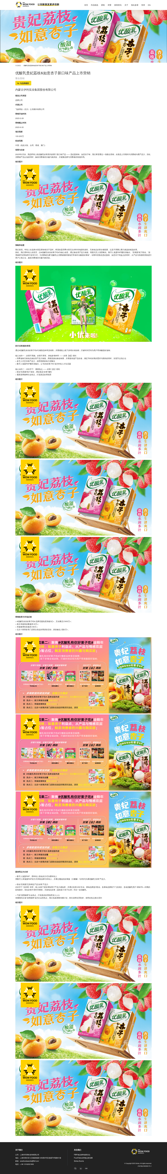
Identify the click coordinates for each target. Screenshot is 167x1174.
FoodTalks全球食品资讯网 (83, 1158)
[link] (38, 66)
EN (149, 5)
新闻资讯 (118, 5)
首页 (86, 5)
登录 (143, 5)
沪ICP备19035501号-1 (145, 1166)
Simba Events (79, 1161)
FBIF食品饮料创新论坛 (82, 1154)
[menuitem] (86, 5)
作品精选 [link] (18, 65)
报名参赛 (134, 5)
